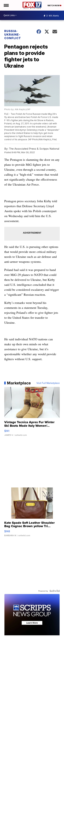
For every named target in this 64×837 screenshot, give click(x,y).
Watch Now (53, 5)
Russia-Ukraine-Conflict (12, 34)
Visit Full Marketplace (48, 383)
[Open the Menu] (6, 5)
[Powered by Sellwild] (54, 591)
